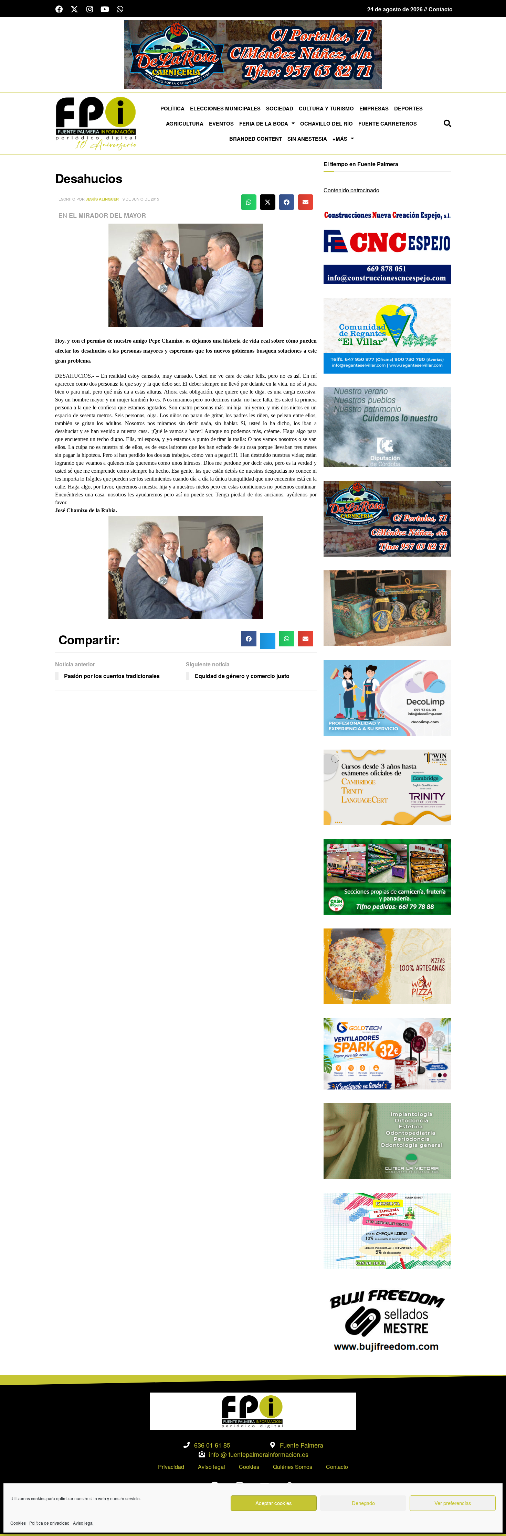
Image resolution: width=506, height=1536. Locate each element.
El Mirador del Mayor (107, 215)
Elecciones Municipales (225, 108)
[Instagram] (89, 9)
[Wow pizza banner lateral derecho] (387, 965)
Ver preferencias (452, 1502)
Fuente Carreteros (387, 123)
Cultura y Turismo (326, 108)
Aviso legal (83, 1523)
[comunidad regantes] (387, 335)
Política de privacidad (49, 1523)
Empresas (374, 108)
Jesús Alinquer (102, 199)
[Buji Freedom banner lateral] (387, 1319)
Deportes (408, 108)
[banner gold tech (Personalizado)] (387, 1053)
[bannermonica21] (387, 697)
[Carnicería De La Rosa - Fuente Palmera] (253, 54)
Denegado (363, 1502)
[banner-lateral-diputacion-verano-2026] (387, 426)
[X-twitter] (74, 9)
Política (172, 108)
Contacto (337, 1467)
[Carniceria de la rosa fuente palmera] (387, 518)
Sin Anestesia (307, 138)
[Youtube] (104, 9)
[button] (447, 123)
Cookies (18, 1523)
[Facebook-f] (59, 9)
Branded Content (255, 138)
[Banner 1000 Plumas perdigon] (387, 607)
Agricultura (184, 123)
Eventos (221, 123)
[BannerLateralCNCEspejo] (387, 245)
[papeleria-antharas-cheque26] (387, 1230)
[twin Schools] (387, 787)
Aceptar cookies (273, 1502)
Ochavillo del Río (326, 123)
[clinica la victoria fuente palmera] (387, 1140)
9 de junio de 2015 (141, 199)
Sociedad (279, 108)
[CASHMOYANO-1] (387, 876)
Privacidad (171, 1467)
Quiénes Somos (292, 1467)
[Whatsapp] (119, 9)
